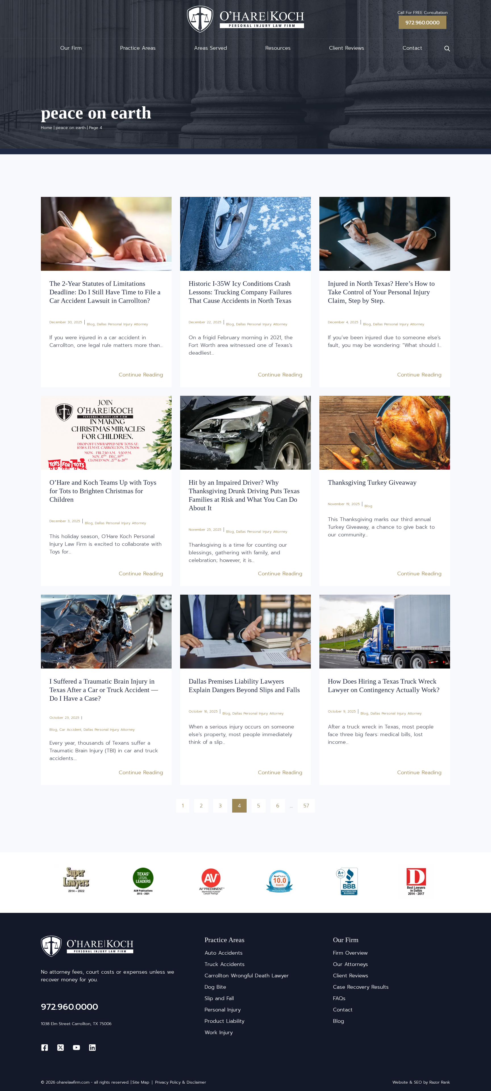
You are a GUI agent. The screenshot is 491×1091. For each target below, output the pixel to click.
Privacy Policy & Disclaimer (180, 1082)
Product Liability (224, 1021)
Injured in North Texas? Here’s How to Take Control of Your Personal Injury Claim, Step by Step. (381, 292)
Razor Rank (439, 1082)
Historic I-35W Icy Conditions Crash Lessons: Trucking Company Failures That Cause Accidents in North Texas (240, 292)
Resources (278, 48)
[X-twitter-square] (60, 1047)
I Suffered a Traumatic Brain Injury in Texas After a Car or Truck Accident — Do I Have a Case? (103, 690)
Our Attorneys (350, 964)
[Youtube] (76, 1047)
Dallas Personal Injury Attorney (122, 324)
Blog (91, 324)
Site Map (140, 1082)
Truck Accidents (225, 964)
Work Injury (219, 1032)
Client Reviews (346, 48)
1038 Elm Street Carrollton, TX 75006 (76, 1024)
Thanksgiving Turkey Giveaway (372, 482)
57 (309, 804)
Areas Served (210, 48)
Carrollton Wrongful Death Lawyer (247, 975)
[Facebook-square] (44, 1047)
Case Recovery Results (361, 987)
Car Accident (70, 729)
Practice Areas (138, 48)
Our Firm (71, 48)
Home (46, 128)
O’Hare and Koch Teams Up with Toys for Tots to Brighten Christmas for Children (102, 491)
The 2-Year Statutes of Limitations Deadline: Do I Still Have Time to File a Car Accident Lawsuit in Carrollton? (105, 292)
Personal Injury (223, 1010)
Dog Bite (215, 987)
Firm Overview (350, 953)
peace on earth (71, 128)
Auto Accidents (224, 953)
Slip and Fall (219, 998)
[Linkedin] (92, 1047)
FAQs (339, 998)
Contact (412, 48)
